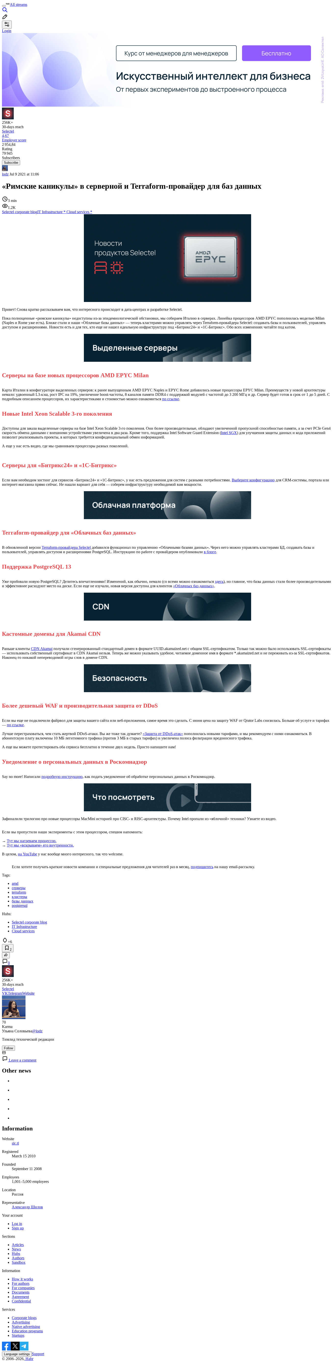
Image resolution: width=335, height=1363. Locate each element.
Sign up (18, 1228)
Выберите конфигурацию (253, 480)
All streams (18, 4)
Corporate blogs (24, 1318)
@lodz (37, 1031)
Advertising (21, 1322)
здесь (219, 581)
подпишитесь (202, 867)
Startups (18, 1335)
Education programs (27, 1331)
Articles (18, 1245)
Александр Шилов (27, 1207)
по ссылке (170, 399)
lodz (5, 174)
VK (5, 993)
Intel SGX (229, 433)
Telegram (15, 993)
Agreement (20, 1297)
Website (28, 993)
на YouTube (27, 854)
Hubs (16, 1253)
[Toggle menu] (4, 6)
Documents (20, 1292)
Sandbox (19, 1262)
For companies (23, 1288)
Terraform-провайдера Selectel (66, 547)
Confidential (21, 1301)
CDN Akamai (41, 649)
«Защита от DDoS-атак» (163, 734)
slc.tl (15, 1143)
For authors (20, 1283)
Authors (18, 1258)
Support (38, 1354)
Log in (17, 1224)
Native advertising (26, 1327)
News (16, 1249)
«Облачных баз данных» (193, 586)
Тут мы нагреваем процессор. (31, 841)
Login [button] (6, 31)
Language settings (17, 1354)
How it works (22, 1279)
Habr (29, 1359)
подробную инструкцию (62, 777)
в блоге (210, 552)
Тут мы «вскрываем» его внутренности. (40, 845)
